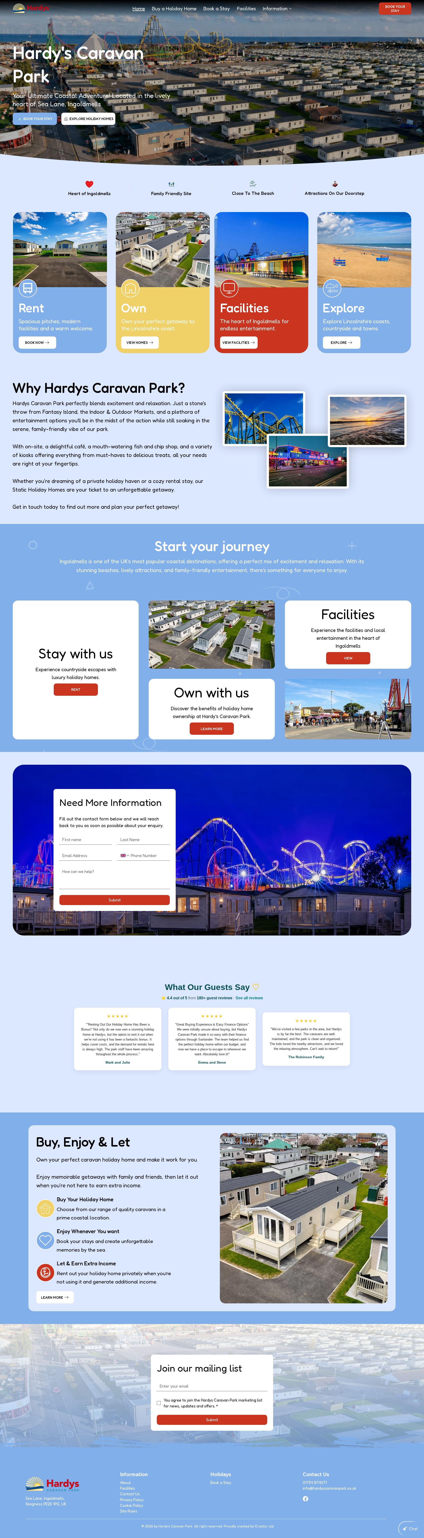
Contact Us (130, 1493)
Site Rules (128, 1511)
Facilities (127, 1488)
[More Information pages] (290, 8)
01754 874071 (315, 1482)
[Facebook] (305, 1498)
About (125, 1482)
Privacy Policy (132, 1499)
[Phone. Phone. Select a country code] (125, 855)
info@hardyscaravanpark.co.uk (329, 1488)
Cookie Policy (131, 1505)
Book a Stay (220, 1482)
